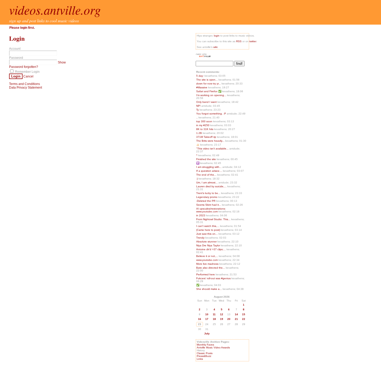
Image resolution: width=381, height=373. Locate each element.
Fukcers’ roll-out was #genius (213, 278)
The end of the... (206, 174)
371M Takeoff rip (206, 136)
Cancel (28, 76)
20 (228, 319)
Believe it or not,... (207, 256)
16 (199, 319)
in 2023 (201, 215)
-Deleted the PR (206, 200)
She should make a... (209, 289)
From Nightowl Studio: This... (213, 219)
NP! (198, 105)
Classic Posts (205, 353)
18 (214, 319)
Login (15, 76)
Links (200, 358)
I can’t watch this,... (207, 226)
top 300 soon (204, 121)
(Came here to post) (208, 229)
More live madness (207, 263)
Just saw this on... (207, 233)
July (207, 333)
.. (197, 117)
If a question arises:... (209, 170)
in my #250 (203, 125)
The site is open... (207, 79)
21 (236, 319)
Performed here (206, 274)
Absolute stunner (206, 241)
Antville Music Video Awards (213, 347)
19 (221, 319)
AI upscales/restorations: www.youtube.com (211, 210)
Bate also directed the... (210, 267)
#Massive (202, 87)
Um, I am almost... (207, 182)
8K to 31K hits (205, 129)
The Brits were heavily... (210, 140)
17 (206, 319)
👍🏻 (198, 144)
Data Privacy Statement (25, 87)
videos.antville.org (55, 9)
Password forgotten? (23, 67)
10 (206, 314)
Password (16, 58)
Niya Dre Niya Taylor (208, 245)
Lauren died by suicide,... (211, 186)
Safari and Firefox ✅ (209, 91)
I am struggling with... (209, 167)
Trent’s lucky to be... (208, 193)
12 (221, 314)
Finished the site (206, 159)
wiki (215, 47)
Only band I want (206, 102)
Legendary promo (207, 197)
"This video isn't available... (212, 148)
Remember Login (27, 72)
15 (243, 314)
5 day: (200, 75)
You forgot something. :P (211, 113)
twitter (252, 41)
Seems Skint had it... (208, 204)
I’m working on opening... (211, 95)
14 (236, 314)
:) (197, 178)
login (217, 35)
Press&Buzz (204, 356)
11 (214, 314)
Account (14, 49)
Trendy (200, 237)
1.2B (199, 133)
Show (62, 62)
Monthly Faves (205, 344)
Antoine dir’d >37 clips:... (211, 249)
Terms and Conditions (24, 84)
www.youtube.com (207, 260)
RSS (239, 41)
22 (243, 319)
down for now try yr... (208, 83)
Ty (198, 109)
